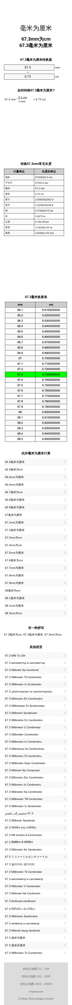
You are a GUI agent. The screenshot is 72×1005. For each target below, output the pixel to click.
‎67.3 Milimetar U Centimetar (23, 727)
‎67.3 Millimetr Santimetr (20, 820)
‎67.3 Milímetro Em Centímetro (24, 777)
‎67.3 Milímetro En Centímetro (23, 698)
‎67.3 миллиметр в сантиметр (24, 879)
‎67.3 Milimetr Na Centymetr (22, 770)
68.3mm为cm (13, 613)
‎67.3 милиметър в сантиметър (25, 662)
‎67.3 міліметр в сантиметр (22, 923)
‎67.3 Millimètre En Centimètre (24, 720)
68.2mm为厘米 (14, 605)
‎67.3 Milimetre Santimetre (21, 916)
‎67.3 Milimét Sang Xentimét (22, 930)
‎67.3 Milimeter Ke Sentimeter (23, 849)
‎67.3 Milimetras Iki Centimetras (24, 748)
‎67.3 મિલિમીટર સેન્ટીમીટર (20, 908)
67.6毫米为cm (14, 560)
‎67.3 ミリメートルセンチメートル (26, 856)
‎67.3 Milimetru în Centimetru (23, 784)
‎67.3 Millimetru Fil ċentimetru (23, 756)
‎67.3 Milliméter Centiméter (21, 734)
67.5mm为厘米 (14, 552)
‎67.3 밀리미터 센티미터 (20, 864)
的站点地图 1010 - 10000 (36, 983)
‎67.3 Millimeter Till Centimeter (24, 799)
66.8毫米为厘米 (15, 499)
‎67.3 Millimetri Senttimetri (21, 713)
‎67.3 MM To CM (15, 655)
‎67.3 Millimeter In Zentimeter (23, 684)
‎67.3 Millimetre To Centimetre (23, 952)
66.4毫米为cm (14, 469)
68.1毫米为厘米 (15, 598)
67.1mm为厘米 (14, 522)
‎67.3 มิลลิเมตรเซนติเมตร (20, 901)
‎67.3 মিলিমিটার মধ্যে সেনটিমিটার (20, 827)
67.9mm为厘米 (14, 583)
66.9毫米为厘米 (15, 507)
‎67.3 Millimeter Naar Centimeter (25, 763)
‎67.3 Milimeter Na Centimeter (23, 791)
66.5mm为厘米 (14, 477)
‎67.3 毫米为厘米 (15, 937)
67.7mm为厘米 (14, 567)
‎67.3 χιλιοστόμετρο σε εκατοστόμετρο (28, 691)
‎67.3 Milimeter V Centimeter (22, 886)
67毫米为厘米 (13, 514)
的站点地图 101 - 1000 (36, 976)
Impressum (36, 991)
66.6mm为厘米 (14, 484)
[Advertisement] (36, 10)
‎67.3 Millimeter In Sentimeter (23, 806)
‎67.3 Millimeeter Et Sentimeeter (25, 705)
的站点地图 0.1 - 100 (36, 968)
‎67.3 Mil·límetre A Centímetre (23, 835)
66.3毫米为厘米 (15, 461)
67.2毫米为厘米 (15, 530)
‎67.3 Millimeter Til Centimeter (23, 871)
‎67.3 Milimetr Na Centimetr (22, 670)
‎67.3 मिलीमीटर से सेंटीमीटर (19, 842)
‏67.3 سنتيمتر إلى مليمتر (19, 813)
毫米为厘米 (36, 28)
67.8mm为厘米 (14, 575)
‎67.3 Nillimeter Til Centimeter (23, 677)
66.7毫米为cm (14, 492)
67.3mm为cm (13, 537)
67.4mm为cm (13, 545)
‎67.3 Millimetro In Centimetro (23, 741)
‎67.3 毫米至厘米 (15, 945)
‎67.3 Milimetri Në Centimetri (22, 893)
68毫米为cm (12, 590)
